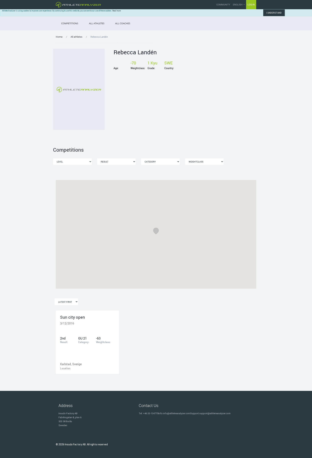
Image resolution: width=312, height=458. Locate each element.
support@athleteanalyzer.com (215, 413)
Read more (116, 11)
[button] (156, 231)
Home (59, 36)
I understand (274, 13)
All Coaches (122, 23)
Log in (251, 4)
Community (223, 4)
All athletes (76, 36)
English (238, 4)
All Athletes (96, 23)
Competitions (69, 23)
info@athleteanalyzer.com (176, 413)
